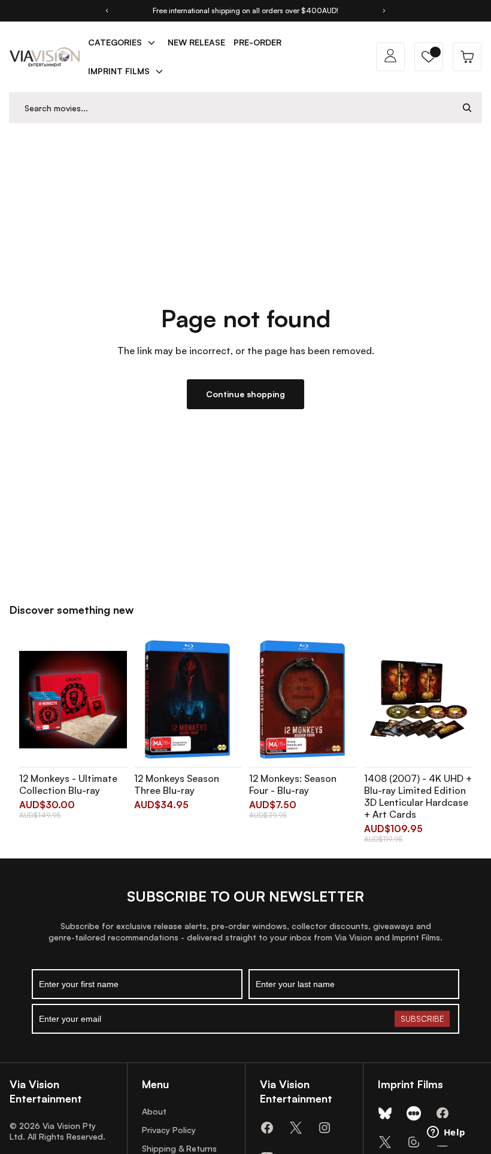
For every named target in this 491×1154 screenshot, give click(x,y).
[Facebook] (267, 1127)
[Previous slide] (106, 11)
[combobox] (231, 108)
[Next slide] (384, 11)
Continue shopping (245, 394)
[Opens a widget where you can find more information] (446, 1133)
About (154, 1111)
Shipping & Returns (179, 1148)
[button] (429, 57)
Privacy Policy (169, 1130)
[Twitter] (296, 1127)
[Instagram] (324, 1127)
